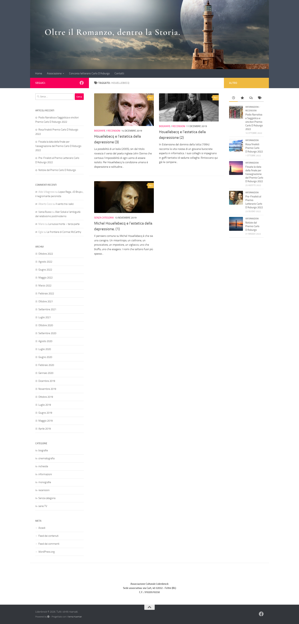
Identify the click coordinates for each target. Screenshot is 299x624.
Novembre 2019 (47, 388)
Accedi (41, 527)
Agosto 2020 (45, 341)
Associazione (54, 73)
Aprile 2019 (44, 428)
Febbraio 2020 (46, 365)
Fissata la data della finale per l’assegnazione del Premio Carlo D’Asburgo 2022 (58, 146)
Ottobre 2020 (45, 325)
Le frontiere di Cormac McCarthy (64, 232)
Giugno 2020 (45, 357)
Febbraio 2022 (46, 293)
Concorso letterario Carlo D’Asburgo (89, 73)
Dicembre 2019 (46, 381)
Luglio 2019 (44, 404)
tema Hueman (75, 616)
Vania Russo (45, 211)
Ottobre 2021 (45, 301)
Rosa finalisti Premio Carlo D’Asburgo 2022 (254, 148)
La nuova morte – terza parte (64, 224)
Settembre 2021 (47, 309)
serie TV (42, 506)
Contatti (119, 73)
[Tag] (259, 98)
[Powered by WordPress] (48, 617)
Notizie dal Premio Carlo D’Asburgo (57, 170)
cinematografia (46, 458)
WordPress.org (46, 551)
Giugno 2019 (45, 412)
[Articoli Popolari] (242, 98)
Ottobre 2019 (45, 396)
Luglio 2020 (44, 349)
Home (38, 73)
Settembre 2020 (47, 333)
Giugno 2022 (45, 269)
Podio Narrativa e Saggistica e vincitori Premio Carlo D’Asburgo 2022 (254, 122)
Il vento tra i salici (65, 204)
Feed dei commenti (48, 543)
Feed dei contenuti (48, 535)
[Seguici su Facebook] (82, 83)
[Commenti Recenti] (250, 98)
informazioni (45, 474)
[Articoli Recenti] (233, 98)
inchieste (43, 466)
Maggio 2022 (45, 277)
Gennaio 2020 (45, 373)
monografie (44, 482)
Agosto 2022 (45, 261)
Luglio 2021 (44, 317)
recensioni (113, 130)
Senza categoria (104, 217)
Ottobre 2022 (45, 253)
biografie (99, 130)
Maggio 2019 (45, 420)
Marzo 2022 (44, 285)
